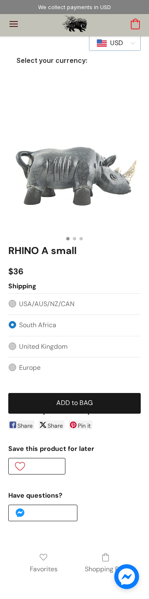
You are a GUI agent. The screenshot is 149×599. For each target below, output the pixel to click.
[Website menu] (13, 24)
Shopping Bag (106, 569)
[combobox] (115, 43)
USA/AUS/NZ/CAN (46, 304)
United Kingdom (43, 346)
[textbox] (114, 43)
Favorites (44, 569)
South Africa (37, 325)
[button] (74, 24)
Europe (30, 367)
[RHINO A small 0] (74, 165)
